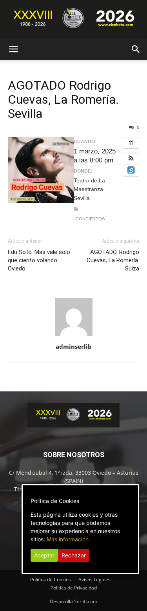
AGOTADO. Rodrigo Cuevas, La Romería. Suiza (113, 260)
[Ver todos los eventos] (131, 143)
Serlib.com (85, 601)
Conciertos (90, 218)
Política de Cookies (50, 579)
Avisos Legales (94, 579)
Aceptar (44, 555)
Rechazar (74, 555)
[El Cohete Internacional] (73, 19)
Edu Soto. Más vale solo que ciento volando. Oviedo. (39, 260)
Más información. (68, 539)
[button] (13, 49)
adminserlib (74, 346)
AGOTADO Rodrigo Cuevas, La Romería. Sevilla (63, 99)
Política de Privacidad (74, 587)
